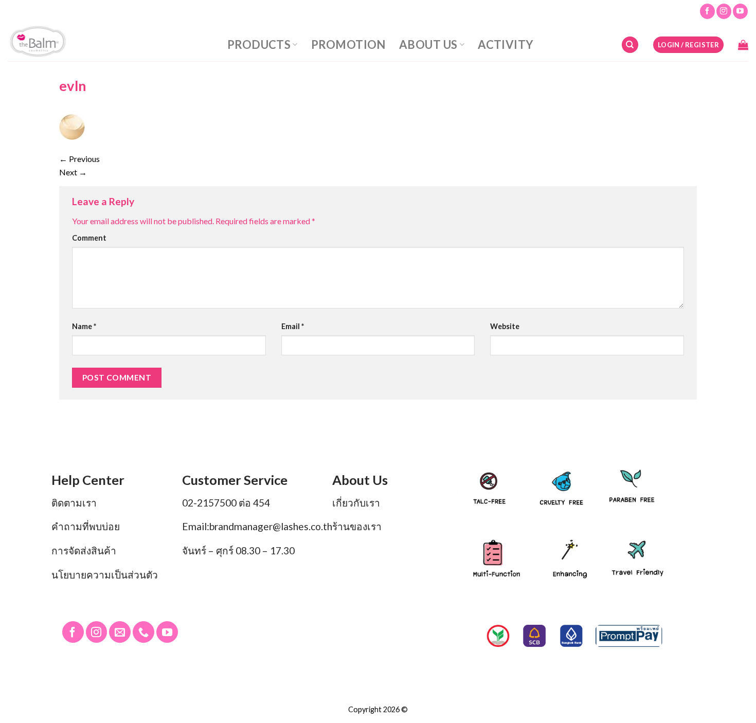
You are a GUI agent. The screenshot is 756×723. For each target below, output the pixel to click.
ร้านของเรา (357, 526)
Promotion (348, 44)
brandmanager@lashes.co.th (270, 526)
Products (259, 44)
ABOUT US (428, 44)
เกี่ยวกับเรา (356, 503)
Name (84, 326)
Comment (89, 237)
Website (504, 326)
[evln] (72, 126)
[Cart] (743, 44)
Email (292, 326)
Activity (506, 44)
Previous (79, 159)
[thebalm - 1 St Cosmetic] (66, 42)
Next (73, 172)
